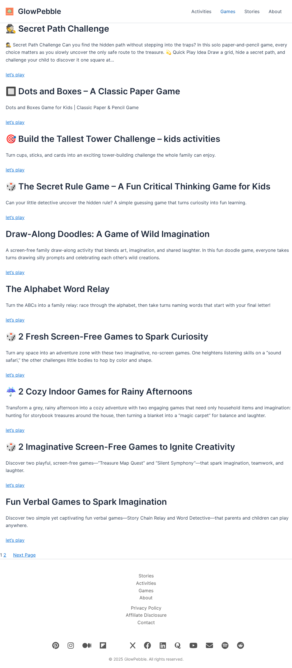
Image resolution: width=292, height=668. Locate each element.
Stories (251, 11)
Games (227, 11)
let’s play (15, 74)
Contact (146, 622)
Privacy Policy (146, 608)
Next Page (24, 555)
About (275, 11)
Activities (201, 11)
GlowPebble (39, 11)
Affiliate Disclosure (146, 615)
